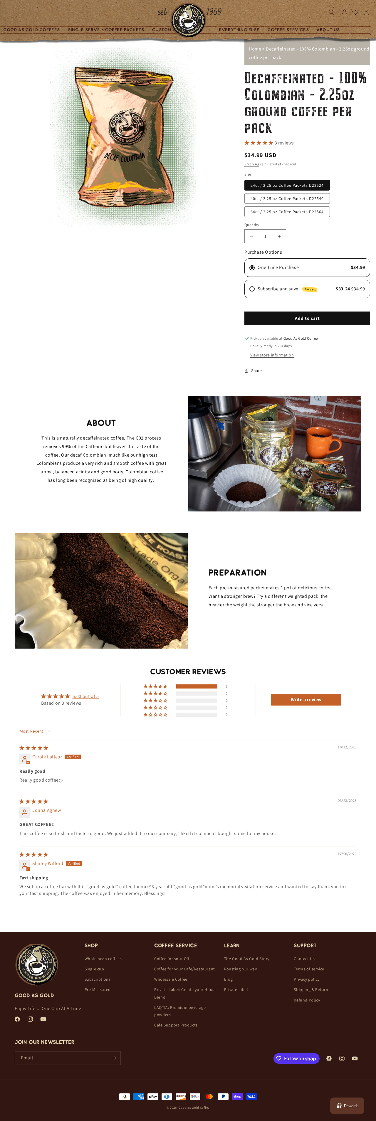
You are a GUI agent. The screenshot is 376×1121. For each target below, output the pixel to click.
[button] (106, 30)
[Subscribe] (113, 1058)
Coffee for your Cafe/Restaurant (184, 969)
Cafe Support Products (176, 1025)
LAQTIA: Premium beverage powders (180, 1011)
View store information (272, 355)
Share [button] (256, 370)
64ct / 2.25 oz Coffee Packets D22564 (287, 211)
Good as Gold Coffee (194, 1107)
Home (255, 49)
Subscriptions (98, 979)
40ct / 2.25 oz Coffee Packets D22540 (287, 198)
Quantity (251, 224)
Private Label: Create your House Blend (185, 993)
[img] (33, 748)
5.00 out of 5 (86, 696)
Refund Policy (307, 999)
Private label (236, 989)
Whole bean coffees (103, 958)
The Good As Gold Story (246, 958)
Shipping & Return (311, 989)
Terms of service (309, 969)
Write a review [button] (306, 699)
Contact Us (304, 958)
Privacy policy (306, 979)
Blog (228, 979)
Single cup (94, 969)
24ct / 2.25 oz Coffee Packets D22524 (287, 185)
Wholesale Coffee (170, 979)
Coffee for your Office (174, 958)
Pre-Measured (98, 989)
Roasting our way (240, 969)
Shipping (251, 164)
